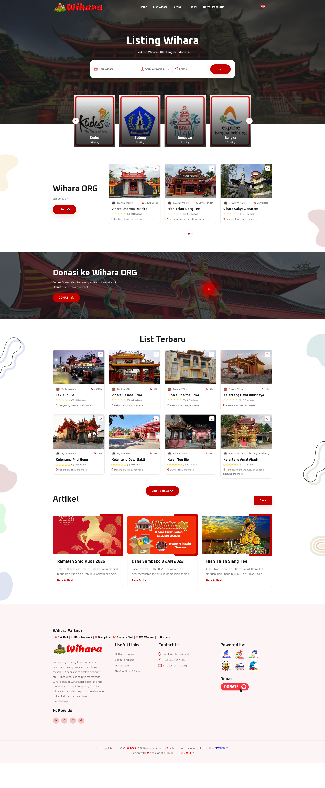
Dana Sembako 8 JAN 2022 (158, 561)
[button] (189, 234)
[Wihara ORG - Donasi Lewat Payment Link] (234, 687)
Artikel (178, 7)
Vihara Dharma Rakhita (129, 209)
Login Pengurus (124, 659)
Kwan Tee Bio (178, 459)
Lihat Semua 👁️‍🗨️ (162, 491)
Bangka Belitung (260, 453)
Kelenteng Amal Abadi (240, 459)
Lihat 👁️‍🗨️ (64, 209)
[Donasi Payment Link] (262, 7)
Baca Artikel (65, 580)
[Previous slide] (75, 120)
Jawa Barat (151, 203)
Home (143, 7)
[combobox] (157, 69)
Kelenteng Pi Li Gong (72, 459)
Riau (155, 389)
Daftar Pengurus (213, 7)
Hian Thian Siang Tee (183, 209)
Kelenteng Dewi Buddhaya (243, 395)
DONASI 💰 (66, 297)
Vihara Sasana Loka (127, 395)
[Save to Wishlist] (156, 168)
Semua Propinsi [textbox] (155, 69)
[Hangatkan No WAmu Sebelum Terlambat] (239, 654)
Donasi (193, 7)
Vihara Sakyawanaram (240, 209)
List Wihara (160, 7)
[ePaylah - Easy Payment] (226, 654)
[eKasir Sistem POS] (239, 666)
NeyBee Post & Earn (127, 671)
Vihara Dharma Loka (183, 395)
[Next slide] (249, 120)
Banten (98, 389)
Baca (263, 500)
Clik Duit (63, 637)
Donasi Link (122, 665)
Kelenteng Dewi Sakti (128, 459)
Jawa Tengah (206, 203)
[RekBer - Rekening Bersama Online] (253, 666)
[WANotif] (254, 654)
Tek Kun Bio (65, 395)
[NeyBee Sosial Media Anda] (226, 666)
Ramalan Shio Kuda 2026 (81, 561)
